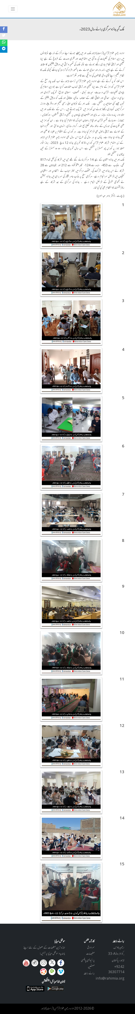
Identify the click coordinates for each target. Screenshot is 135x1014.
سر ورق (91, 948)
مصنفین (91, 967)
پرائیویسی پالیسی (88, 961)
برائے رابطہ (89, 974)
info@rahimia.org (110, 979)
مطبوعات (90, 954)
